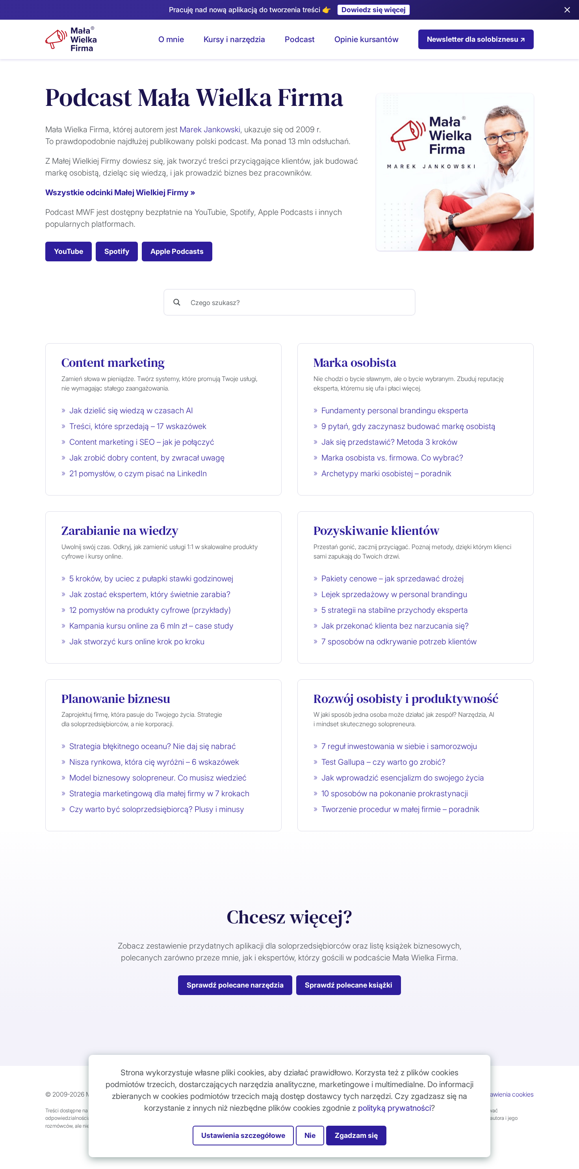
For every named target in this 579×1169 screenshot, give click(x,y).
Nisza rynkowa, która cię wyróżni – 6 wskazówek (154, 762)
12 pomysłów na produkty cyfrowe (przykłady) (150, 610)
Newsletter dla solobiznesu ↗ (476, 39)
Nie (309, 1135)
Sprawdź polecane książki (348, 985)
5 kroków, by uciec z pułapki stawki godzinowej (151, 578)
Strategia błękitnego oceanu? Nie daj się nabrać (152, 746)
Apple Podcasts (177, 251)
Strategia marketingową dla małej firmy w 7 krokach (159, 793)
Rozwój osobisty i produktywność (406, 698)
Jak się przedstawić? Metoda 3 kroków (389, 442)
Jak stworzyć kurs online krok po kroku (136, 641)
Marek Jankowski (210, 129)
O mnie (171, 39)
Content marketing (113, 362)
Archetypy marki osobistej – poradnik (386, 473)
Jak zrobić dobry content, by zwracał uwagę (147, 457)
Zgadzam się (356, 1135)
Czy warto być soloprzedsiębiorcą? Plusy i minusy (156, 809)
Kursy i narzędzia (234, 39)
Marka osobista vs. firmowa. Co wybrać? (392, 457)
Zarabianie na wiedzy (119, 530)
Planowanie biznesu (115, 698)
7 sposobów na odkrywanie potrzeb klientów (399, 641)
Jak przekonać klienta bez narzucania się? (395, 626)
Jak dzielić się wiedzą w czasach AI (131, 410)
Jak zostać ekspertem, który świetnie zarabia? (149, 594)
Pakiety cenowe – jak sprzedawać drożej (392, 578)
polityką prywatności (394, 1108)
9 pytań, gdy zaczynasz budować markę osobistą (408, 426)
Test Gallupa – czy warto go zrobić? (383, 762)
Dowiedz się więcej (373, 10)
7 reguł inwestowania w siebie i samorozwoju (399, 746)
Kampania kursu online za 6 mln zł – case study (151, 626)
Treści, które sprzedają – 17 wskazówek (137, 426)
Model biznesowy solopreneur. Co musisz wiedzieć (158, 777)
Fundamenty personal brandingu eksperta (394, 410)
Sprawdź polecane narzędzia (235, 985)
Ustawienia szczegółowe (243, 1135)
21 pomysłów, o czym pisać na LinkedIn (138, 473)
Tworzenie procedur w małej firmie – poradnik (400, 809)
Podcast (300, 39)
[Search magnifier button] (176, 302)
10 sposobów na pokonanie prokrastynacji (394, 793)
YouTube (68, 251)
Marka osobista (355, 362)
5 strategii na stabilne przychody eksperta (394, 610)
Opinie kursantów (366, 39)
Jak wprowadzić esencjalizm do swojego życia (402, 777)
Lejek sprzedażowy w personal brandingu (394, 594)
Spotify (116, 251)
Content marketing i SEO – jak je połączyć (141, 442)
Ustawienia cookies (507, 1094)
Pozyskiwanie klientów (377, 530)
